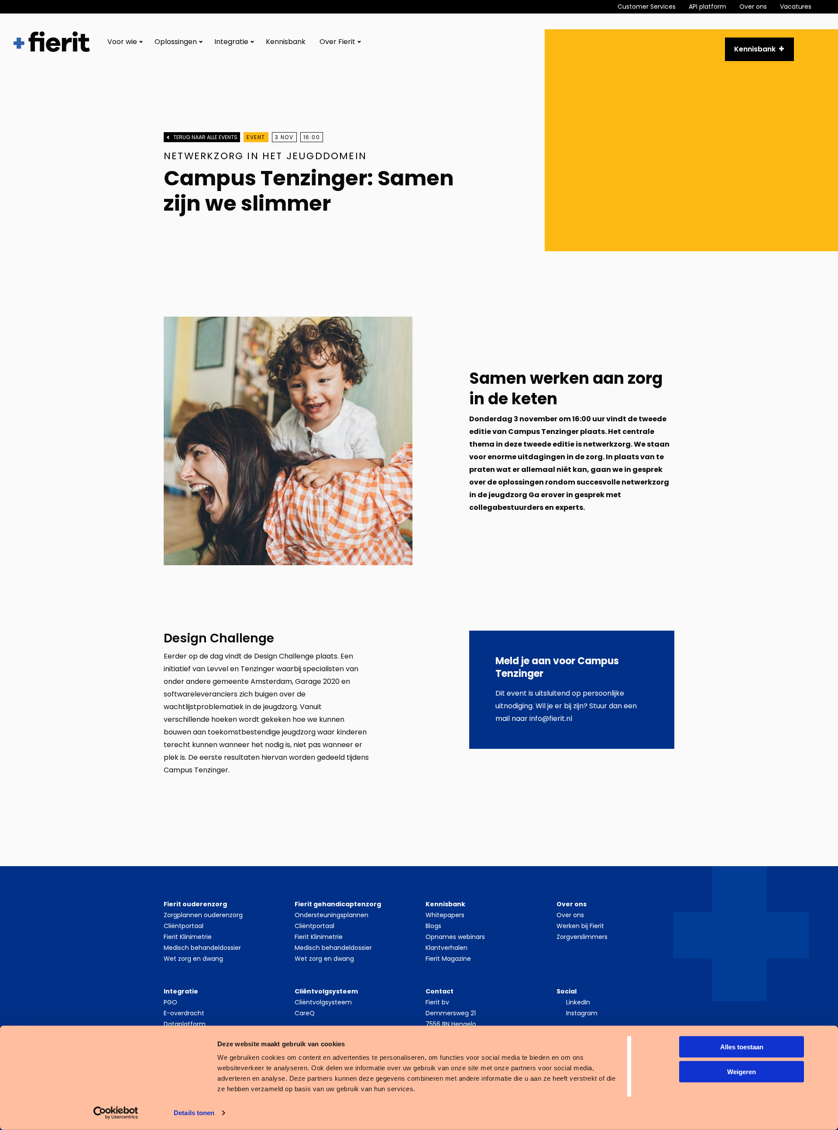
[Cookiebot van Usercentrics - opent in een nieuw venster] (116, 1113)
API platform (707, 6)
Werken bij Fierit (580, 926)
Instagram (582, 1013)
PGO (170, 1002)
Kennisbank (286, 42)
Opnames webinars (455, 936)
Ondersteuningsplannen (331, 915)
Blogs (433, 926)
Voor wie (122, 42)
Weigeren (741, 1071)
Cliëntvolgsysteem (323, 1002)
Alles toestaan (741, 1047)
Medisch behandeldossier (202, 947)
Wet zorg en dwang (193, 958)
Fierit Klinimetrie (188, 936)
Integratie (231, 42)
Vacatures (795, 6)
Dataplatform (185, 1024)
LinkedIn (578, 1002)
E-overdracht (184, 1013)
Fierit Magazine (448, 958)
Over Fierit (337, 42)
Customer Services (647, 6)
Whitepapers (445, 915)
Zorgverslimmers (582, 936)
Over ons (753, 6)
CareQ (305, 1013)
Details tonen (194, 1112)
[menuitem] (653, 6)
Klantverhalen (446, 947)
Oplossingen (176, 42)
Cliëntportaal (183, 926)
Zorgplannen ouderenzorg (203, 915)
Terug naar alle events (205, 137)
